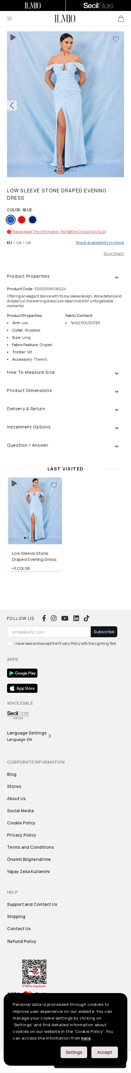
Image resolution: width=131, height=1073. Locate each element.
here (86, 1038)
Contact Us (19, 928)
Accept (104, 1052)
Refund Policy (22, 941)
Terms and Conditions (30, 847)
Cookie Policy (21, 823)
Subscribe (104, 632)
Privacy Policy (21, 835)
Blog (11, 774)
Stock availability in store (100, 242)
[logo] (65, 18)
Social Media (20, 810)
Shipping (16, 916)
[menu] (9, 18)
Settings (74, 1052)
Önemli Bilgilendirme (29, 859)
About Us (16, 798)
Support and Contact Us (32, 904)
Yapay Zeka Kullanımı (28, 871)
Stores (14, 786)
